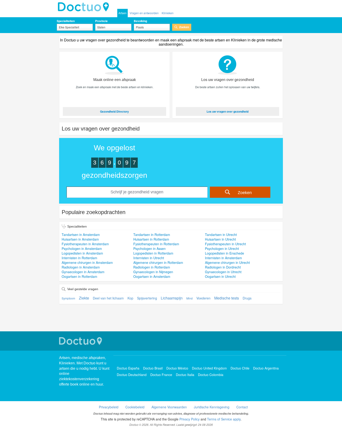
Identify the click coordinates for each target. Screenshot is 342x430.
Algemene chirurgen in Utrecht (227, 262)
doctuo (84, 7)
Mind (189, 298)
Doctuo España (128, 368)
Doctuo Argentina (266, 368)
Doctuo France (161, 374)
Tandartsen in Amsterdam (81, 234)
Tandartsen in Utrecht (221, 234)
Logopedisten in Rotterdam (153, 253)
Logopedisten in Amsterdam (82, 253)
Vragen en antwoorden (144, 13)
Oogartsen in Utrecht (220, 276)
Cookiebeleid (134, 407)
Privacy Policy (189, 419)
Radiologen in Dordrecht (223, 267)
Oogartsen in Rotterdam (79, 276)
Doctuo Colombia (210, 374)
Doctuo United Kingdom (209, 368)
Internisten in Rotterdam (79, 257)
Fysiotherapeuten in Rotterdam (156, 244)
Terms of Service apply (224, 419)
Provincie (101, 21)
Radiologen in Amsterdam (81, 267)
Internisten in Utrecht (148, 257)
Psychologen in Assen (149, 248)
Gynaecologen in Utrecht (223, 271)
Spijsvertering (147, 298)
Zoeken (184, 27)
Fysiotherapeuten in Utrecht (225, 244)
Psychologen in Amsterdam (82, 248)
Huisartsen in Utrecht (220, 239)
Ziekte (84, 298)
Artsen (122, 13)
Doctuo (81, 341)
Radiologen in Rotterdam (151, 267)
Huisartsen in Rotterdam (151, 239)
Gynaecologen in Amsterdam (83, 271)
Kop (130, 298)
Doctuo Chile (240, 368)
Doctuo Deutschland (132, 374)
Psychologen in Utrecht (222, 248)
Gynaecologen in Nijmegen (153, 271)
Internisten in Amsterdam (223, 257)
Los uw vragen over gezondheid (227, 111)
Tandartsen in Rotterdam (151, 234)
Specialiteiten (66, 21)
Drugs (247, 298)
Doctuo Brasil (153, 368)
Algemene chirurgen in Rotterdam (158, 262)
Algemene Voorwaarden (169, 407)
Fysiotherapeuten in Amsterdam (85, 244)
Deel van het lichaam (108, 298)
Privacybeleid (108, 407)
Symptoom (68, 298)
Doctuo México (177, 368)
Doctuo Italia (185, 374)
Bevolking (140, 21)
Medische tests (226, 298)
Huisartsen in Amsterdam (80, 239)
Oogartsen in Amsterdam (151, 276)
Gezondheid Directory (114, 111)
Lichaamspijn (172, 298)
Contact (242, 407)
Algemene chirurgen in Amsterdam (87, 262)
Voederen (203, 298)
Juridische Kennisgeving (211, 407)
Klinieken (168, 13)
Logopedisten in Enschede (224, 253)
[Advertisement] (171, 320)
